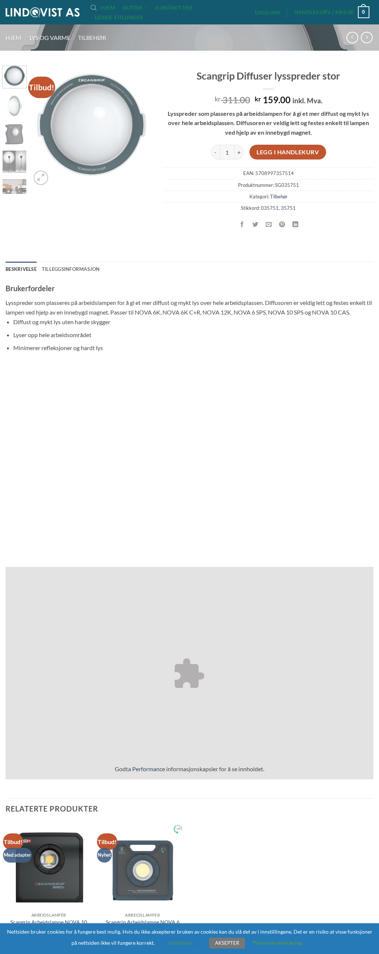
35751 (288, 208)
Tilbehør (92, 37)
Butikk (133, 7)
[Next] (140, 126)
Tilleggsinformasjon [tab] (71, 269)
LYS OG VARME (50, 37)
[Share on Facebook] (242, 225)
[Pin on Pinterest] (282, 225)
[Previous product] (366, 37)
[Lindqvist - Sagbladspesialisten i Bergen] (43, 12)
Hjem (108, 8)
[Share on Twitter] (255, 225)
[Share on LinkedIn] (295, 225)
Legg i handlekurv (287, 152)
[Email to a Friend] (269, 225)
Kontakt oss (173, 8)
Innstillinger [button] (180, 943)
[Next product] (352, 37)
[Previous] (43, 126)
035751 (270, 208)
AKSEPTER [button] (227, 943)
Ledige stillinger (119, 17)
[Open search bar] (94, 7)
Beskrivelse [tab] (21, 269)
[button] (267, 13)
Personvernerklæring (277, 943)
